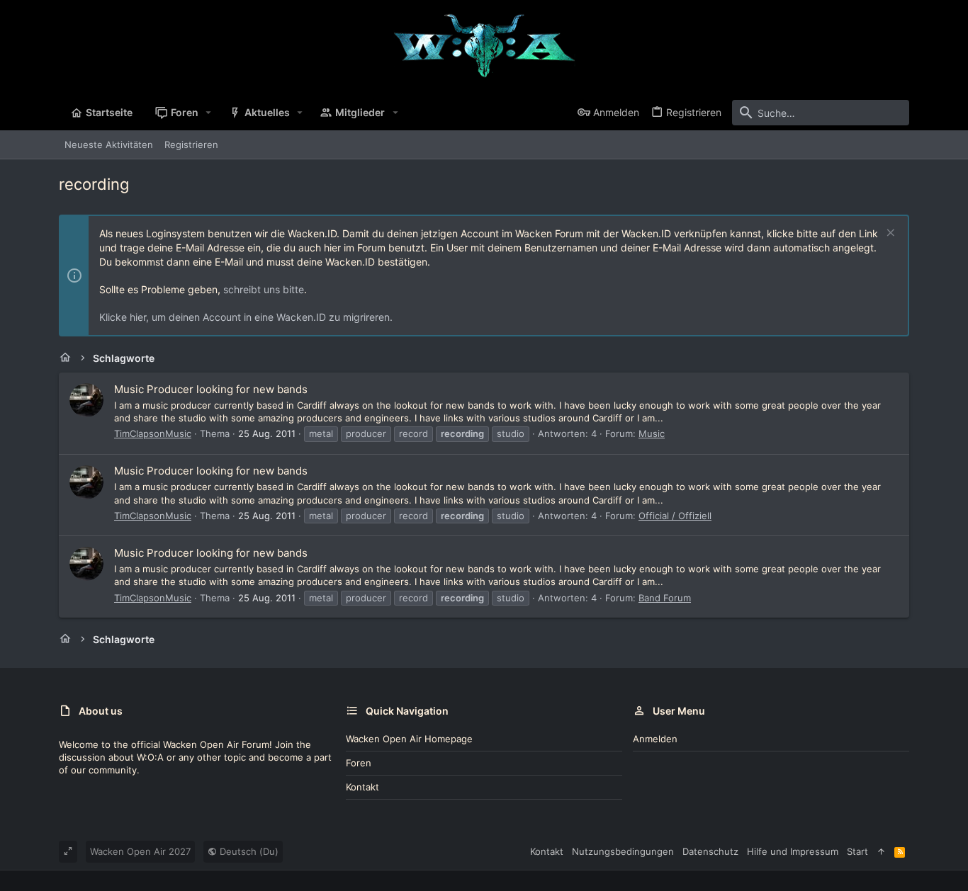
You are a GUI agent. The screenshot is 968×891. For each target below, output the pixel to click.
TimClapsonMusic (152, 433)
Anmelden (655, 738)
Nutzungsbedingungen (623, 851)
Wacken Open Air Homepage (409, 738)
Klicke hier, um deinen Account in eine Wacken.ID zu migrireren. (246, 317)
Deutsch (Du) (247, 851)
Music (651, 433)
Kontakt (362, 787)
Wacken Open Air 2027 (140, 851)
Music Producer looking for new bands (211, 389)
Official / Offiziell (674, 515)
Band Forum (664, 597)
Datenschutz (710, 851)
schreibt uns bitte (263, 289)
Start (857, 851)
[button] (209, 112)
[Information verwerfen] (889, 234)
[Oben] (881, 851)
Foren (358, 762)
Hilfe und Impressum (792, 851)
